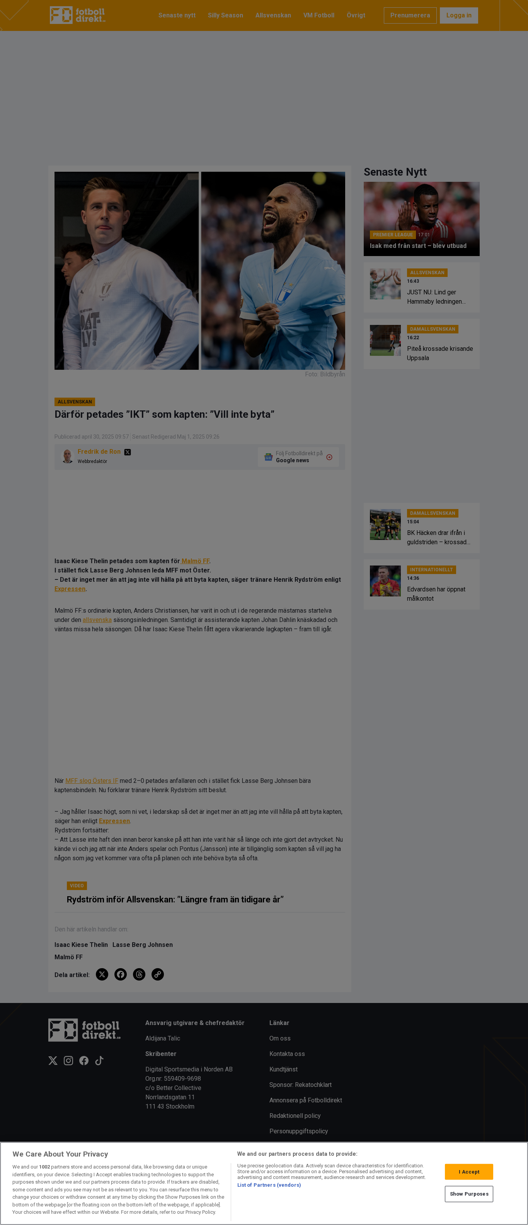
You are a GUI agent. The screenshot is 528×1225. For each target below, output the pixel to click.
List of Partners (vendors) (269, 1185)
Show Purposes (469, 1194)
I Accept (469, 1172)
